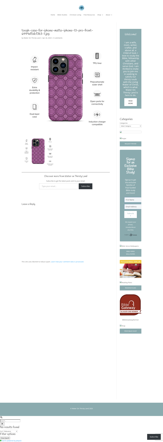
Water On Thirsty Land (32, 38)
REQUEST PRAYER (130, 144)
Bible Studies (62, 15)
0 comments (57, 38)
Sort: (1, 431)
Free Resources (89, 15)
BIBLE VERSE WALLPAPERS (130, 252)
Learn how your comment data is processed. (67, 262)
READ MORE (130, 102)
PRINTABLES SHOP (130, 331)
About (108, 15)
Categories (124, 123)
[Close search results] (2, 424)
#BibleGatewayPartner (130, 320)
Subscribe (85, 186)
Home (53, 15)
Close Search (5, 438)
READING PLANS (130, 288)
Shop (99, 15)
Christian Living (75, 15)
